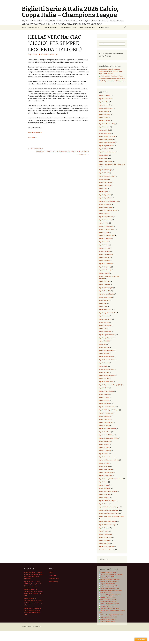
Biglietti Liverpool (104, 347)
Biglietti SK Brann (104, 463)
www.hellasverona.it (35, 132)
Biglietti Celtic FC (104, 173)
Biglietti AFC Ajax (104, 111)
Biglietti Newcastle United (106, 369)
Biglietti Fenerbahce (105, 251)
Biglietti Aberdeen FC (105, 99)
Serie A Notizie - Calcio (47, 54)
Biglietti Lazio (103, 328)
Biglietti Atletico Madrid (106, 139)
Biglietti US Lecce (104, 528)
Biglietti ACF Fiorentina (106, 108)
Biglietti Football (104, 273)
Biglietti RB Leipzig (104, 425)
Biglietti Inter (103, 303)
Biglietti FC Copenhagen (106, 226)
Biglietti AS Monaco (104, 121)
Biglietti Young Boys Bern (106, 547)
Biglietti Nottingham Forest (107, 375)
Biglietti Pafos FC (104, 388)
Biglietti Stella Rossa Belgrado (108, 491)
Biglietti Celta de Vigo (105, 170)
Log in (51, 572)
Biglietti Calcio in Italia (105, 161)
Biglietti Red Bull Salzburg (106, 435)
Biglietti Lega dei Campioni (107, 335)
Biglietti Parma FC (104, 400)
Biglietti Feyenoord (104, 257)
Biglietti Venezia (104, 531)
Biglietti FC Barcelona (105, 220)
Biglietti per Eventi (104, 404)
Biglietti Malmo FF (104, 353)
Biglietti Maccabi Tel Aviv (106, 350)
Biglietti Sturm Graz (105, 494)
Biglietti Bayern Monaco (106, 146)
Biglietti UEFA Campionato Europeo (109, 507)
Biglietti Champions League (30, 27)
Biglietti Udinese (104, 504)
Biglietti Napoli (103, 366)
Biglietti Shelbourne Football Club (109, 460)
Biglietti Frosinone (104, 281)
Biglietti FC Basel (104, 223)
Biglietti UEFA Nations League (107, 525)
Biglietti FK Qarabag (105, 267)
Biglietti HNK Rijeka (104, 300)
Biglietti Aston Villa (104, 130)
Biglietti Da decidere (105, 204)
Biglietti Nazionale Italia (87, 27)
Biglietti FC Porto (104, 245)
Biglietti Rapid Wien (104, 419)
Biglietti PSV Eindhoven (106, 413)
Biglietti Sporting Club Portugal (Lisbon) (111, 479)
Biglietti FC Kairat (104, 232)
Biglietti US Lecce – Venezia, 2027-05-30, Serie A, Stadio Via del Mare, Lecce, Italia (33, 584)
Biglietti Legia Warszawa (106, 338)
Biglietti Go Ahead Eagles (106, 294)
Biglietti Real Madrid (105, 432)
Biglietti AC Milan (104, 102)
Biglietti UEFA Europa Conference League (111, 516)
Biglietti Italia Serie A (105, 310)
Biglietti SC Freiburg (105, 450)
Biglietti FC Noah (104, 242)
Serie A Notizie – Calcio (106, 550)
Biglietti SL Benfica (104, 466)
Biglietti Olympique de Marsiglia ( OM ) (110, 385)
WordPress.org (53, 582)
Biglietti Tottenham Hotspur (107, 501)
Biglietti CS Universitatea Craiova (109, 201)
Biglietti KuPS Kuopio (105, 325)
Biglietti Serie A (104, 27)
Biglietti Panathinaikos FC (106, 391)
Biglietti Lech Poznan (105, 331)
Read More (31, 137)
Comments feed (54, 578)
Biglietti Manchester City (106, 357)
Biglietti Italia (103, 306)
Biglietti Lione (103, 344)
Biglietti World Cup (104, 543)
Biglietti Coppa (103, 192)
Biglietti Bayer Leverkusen (107, 142)
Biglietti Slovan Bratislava (106, 472)
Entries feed (52, 575)
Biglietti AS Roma (104, 127)
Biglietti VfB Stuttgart (105, 534)
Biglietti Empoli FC (104, 213)
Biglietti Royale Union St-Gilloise (108, 438)
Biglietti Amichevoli (104, 114)
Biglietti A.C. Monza (104, 95)
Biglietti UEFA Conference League (109, 513)
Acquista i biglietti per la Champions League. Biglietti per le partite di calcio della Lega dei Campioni (110, 71)
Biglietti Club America (105, 182)
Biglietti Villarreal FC (105, 540)
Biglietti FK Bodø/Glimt (106, 264)
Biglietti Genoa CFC (104, 291)
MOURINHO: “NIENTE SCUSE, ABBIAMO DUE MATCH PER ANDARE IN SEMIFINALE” (62, 153)
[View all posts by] (57, 54)
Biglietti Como (103, 188)
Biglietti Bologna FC (105, 149)
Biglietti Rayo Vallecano (106, 422)
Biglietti (110, 572)
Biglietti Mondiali (104, 363)
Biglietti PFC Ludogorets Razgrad (109, 410)
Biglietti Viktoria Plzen (105, 537)
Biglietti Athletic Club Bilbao (107, 136)
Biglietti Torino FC (104, 497)
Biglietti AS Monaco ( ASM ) (107, 124)
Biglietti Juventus (104, 316)
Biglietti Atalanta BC (105, 133)
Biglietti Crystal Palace (105, 198)
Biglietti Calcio (103, 158)
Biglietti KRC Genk (104, 322)
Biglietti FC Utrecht (104, 248)
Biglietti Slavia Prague (105, 469)
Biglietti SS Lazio (104, 485)
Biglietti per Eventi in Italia (106, 407)
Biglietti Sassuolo (104, 444)
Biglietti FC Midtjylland (105, 239)
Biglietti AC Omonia (104, 105)
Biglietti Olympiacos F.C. (106, 382)
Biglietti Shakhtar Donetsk (107, 457)
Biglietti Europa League (68, 27)
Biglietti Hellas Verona (105, 297)
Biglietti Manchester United (107, 360)
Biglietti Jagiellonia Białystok (107, 313)
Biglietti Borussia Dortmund (107, 152)
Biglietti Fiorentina (104, 260)
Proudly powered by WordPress (31, 626)
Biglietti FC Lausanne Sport (107, 235)
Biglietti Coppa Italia (50, 27)
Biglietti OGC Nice (104, 378)
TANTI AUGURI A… (36, 148)
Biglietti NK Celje (104, 372)
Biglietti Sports (103, 482)
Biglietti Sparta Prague (106, 476)
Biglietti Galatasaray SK (106, 288)
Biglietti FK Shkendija (105, 270)
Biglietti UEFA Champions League (108, 510)
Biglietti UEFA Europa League (107, 521)
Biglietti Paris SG (104, 397)
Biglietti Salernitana (105, 441)
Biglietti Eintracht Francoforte (108, 210)
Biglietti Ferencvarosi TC (106, 254)
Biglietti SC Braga (104, 447)
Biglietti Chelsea (104, 179)
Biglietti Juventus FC (105, 319)
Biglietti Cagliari (103, 155)
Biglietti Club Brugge (105, 185)
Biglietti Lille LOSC (104, 341)
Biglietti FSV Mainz (104, 284)
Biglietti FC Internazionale (106, 229)
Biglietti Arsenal (103, 117)
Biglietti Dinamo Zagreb (106, 207)
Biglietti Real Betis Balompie (107, 429)
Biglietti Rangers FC (105, 416)
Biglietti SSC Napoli (104, 488)
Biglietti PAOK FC (104, 394)
